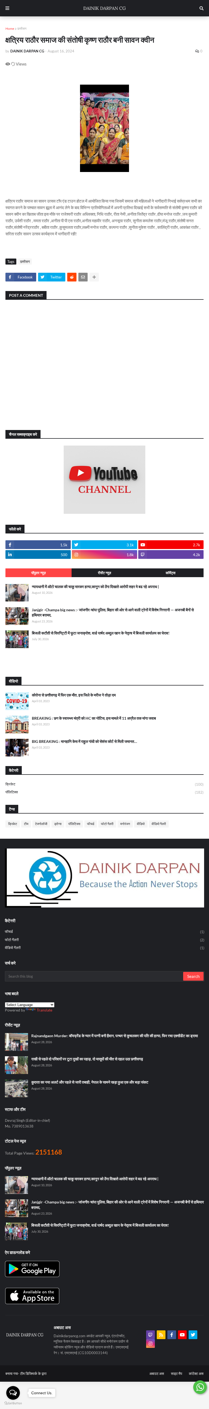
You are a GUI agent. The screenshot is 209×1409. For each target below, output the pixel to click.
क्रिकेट (104, 784)
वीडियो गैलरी (159, 824)
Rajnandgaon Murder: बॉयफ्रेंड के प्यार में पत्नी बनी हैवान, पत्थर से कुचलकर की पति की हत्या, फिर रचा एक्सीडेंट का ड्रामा (114, 1035)
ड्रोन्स (58, 824)
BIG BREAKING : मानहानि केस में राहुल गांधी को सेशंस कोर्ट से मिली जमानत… (84, 741)
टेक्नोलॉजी (41, 824)
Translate (44, 1010)
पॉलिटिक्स (104, 792)
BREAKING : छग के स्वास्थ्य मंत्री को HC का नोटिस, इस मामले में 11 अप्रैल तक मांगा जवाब (94, 718)
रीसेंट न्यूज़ (104, 573)
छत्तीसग (21, 28)
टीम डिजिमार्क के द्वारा (33, 1373)
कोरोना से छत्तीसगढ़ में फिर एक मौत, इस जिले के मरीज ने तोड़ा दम (74, 695)
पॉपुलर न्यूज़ (38, 573)
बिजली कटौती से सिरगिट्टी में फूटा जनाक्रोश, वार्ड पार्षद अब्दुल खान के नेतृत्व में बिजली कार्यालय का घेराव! (101, 633)
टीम (26, 824)
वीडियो (141, 824)
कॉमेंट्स (171, 573)
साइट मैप (176, 1373)
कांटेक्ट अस (196, 1373)
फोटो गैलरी (107, 824)
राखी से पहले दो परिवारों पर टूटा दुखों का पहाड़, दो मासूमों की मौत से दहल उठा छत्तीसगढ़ (87, 1059)
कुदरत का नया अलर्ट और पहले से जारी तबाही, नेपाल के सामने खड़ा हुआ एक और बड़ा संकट (89, 1082)
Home (9, 28)
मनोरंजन (125, 824)
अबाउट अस (156, 1373)
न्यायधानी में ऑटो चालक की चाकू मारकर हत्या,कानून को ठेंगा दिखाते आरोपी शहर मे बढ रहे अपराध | (95, 586)
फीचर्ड (90, 824)
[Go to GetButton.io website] (13, 1403)
